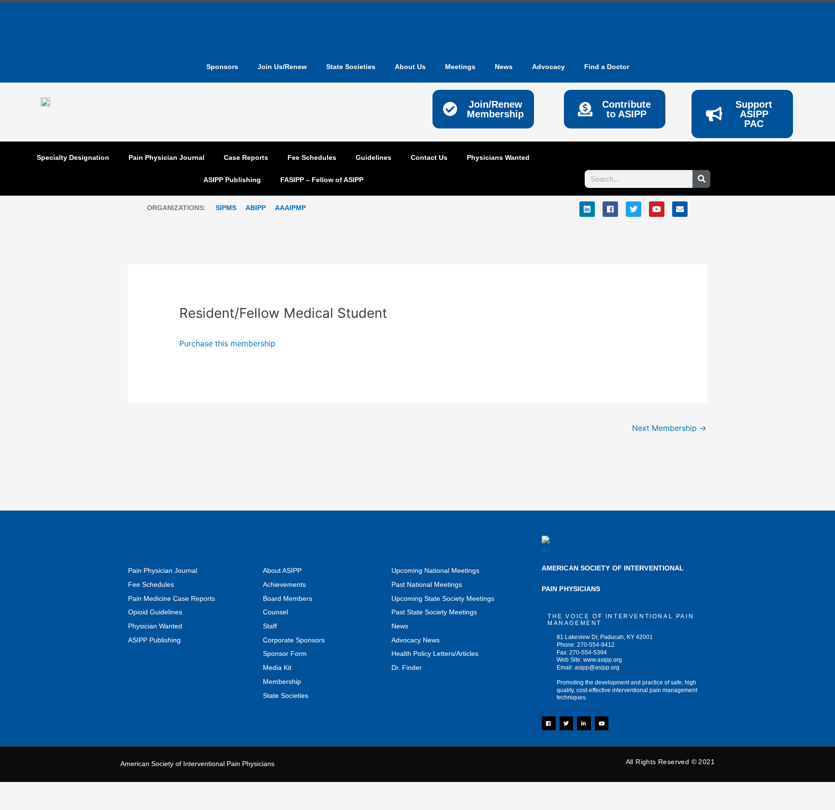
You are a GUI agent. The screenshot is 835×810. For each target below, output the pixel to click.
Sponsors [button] (222, 67)
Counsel (275, 612)
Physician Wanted (155, 626)
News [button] (504, 67)
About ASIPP (282, 570)
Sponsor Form (285, 653)
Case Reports (246, 157)
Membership (282, 681)
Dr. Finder (406, 667)
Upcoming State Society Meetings (442, 598)
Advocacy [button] (548, 67)
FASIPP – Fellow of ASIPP (321, 180)
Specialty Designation (73, 157)
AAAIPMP (290, 208)
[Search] (701, 179)
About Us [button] (410, 67)
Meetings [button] (460, 67)
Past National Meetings (426, 584)
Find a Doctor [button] (606, 67)
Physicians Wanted (498, 157)
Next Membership (669, 428)
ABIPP (255, 208)
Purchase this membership (227, 343)
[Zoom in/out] (19, 791)
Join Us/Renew (282, 67)
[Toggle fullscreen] (60, 791)
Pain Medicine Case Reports (171, 598)
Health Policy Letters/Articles (434, 653)
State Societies (350, 67)
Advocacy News (415, 640)
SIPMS (221, 208)
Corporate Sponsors (294, 640)
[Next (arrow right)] (60, 805)
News (399, 626)
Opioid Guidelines (155, 612)
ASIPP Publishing (232, 180)
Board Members (287, 598)
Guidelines (373, 157)
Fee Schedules (312, 157)
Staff (270, 626)
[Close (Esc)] (142, 791)
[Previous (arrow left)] (19, 805)
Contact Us (429, 157)
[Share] (101, 791)
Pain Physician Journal (166, 157)
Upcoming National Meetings (435, 570)
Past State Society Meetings (434, 612)
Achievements (284, 584)
